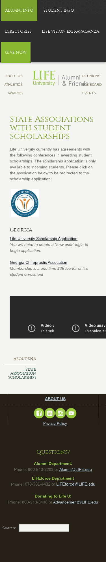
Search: (5, 528)
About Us (14, 76)
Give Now (16, 52)
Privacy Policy (55, 423)
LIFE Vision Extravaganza (70, 31)
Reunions (91, 76)
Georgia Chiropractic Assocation (38, 262)
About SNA (25, 358)
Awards (15, 93)
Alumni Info (19, 10)
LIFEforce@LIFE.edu (75, 484)
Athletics (13, 85)
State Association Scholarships (22, 373)
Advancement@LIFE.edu (75, 502)
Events (89, 93)
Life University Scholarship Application (43, 238)
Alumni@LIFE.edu (75, 469)
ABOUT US (55, 398)
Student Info (59, 10)
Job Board (92, 85)
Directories (18, 31)
